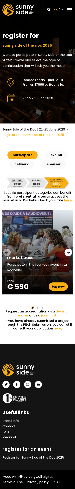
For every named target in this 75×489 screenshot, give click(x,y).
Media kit (9, 437)
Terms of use (12, 482)
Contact (9, 426)
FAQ (5, 432)
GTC (56, 482)
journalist (48, 315)
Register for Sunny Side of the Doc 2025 (33, 457)
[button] (32, 307)
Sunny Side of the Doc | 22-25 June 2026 (33, 129)
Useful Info (10, 421)
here (57, 328)
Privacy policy (38, 482)
